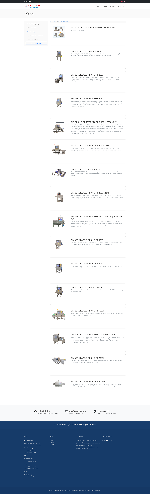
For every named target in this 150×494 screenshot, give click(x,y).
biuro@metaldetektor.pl (77, 411)
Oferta (97, 6)
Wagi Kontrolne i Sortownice (35, 36)
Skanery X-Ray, (75, 424)
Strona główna (53, 21)
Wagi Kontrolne (89, 424)
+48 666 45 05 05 (29, 1)
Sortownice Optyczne (33, 40)
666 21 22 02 (32, 461)
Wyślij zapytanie (37, 43)
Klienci (112, 6)
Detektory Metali (31, 28)
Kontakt (121, 6)
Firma (105, 6)
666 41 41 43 (32, 467)
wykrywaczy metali (85, 445)
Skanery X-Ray (31, 32)
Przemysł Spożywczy (33, 24)
